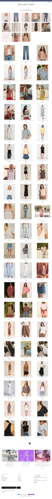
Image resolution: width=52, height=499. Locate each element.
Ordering (3, 476)
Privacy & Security (4, 480)
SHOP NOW (42, 468)
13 (27, 443)
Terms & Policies (4, 479)
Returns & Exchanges (4, 478)
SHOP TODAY (9, 467)
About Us (19, 476)
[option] (26, 0)
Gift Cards (19, 478)
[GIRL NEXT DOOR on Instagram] (34, 482)
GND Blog (19, 479)
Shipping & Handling (4, 477)
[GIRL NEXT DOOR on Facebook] (36, 482)
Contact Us (19, 477)
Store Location (20, 480)
